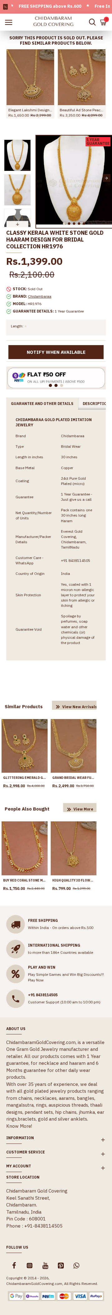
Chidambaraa (39, 296)
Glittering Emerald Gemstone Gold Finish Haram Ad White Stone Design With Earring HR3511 (24, 778)
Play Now (36, 980)
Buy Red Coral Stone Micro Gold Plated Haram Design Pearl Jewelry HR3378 (24, 880)
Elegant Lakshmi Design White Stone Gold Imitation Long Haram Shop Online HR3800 (30, 110)
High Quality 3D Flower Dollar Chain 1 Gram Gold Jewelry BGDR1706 (73, 880)
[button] (41, 178)
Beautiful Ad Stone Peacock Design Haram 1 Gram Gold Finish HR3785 (82, 110)
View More (83, 809)
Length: (17, 326)
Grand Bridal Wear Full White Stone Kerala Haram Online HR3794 (73, 778)
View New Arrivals (79, 706)
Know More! (19, 1126)
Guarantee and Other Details (42, 403)
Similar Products (24, 706)
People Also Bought (27, 809)
